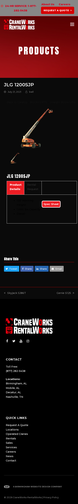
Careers (11, 451)
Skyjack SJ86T (16, 293)
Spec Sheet (51, 204)
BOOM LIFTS (39, 102)
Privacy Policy (51, 497)
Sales (9, 442)
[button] (72, 24)
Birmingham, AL (16, 383)
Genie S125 (64, 293)
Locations (12, 429)
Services (11, 447)
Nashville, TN (14, 396)
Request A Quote (17, 425)
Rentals (11, 438)
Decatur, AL (13, 392)
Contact (11, 460)
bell (31, 91)
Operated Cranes (17, 434)
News (9, 456)
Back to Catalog (17, 102)
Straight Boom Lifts (62, 102)
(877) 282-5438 (15, 371)
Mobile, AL (13, 388)
